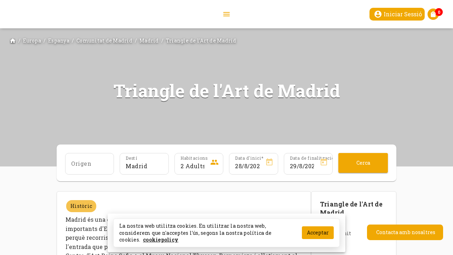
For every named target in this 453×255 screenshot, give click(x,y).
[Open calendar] (269, 163)
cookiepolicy (160, 239)
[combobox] (144, 166)
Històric (81, 206)
